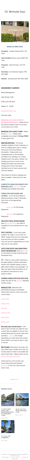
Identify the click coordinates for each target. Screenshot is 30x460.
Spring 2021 (5, 317)
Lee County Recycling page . (10, 356)
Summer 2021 (5, 313)
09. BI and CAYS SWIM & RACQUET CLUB (21, 410)
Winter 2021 (5, 322)
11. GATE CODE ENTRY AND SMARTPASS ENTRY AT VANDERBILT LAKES (7, 412)
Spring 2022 (5, 299)
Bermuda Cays (15, 379)
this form (9, 134)
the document (11, 223)
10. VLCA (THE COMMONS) (5, 436)
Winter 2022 (5, 303)
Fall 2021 (4, 308)
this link (25, 251)
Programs (4, 365)
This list (12, 336)
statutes (19, 281)
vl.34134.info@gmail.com (16, 457)
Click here (17, 186)
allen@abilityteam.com (8, 111)
